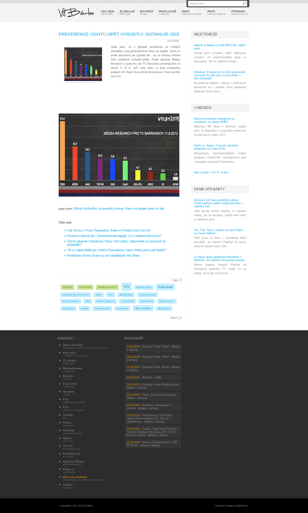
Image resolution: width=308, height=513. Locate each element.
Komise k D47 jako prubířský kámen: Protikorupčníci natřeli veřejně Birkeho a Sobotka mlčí (218, 203)
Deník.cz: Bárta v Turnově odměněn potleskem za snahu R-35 (216, 147)
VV (126, 286)
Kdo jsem (107, 12)
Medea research (107, 287)
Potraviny (239, 12)
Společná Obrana (73, 463)
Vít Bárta (67, 287)
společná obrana (147, 295)
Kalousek (165, 287)
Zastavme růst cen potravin (76, 295)
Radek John (122, 308)
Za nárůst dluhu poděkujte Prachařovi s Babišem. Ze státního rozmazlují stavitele (219, 258)
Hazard (84, 308)
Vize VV (71, 447)
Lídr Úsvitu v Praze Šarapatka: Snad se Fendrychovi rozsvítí (108, 230)
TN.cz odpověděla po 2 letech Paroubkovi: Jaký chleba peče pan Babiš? (116, 250)
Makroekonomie (72, 369)
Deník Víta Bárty (209, 189)
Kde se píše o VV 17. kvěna (211, 172)
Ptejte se (69, 470)
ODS (110, 295)
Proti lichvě (167, 12)
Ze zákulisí (127, 12)
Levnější (68, 416)
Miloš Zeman (164, 308)
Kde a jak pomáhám (84, 478)
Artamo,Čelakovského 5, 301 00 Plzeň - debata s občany (152, 444)
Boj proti (146, 12)
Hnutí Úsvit (85, 287)
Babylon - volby (151, 377)
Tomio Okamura (102, 308)
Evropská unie (71, 455)
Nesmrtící (69, 393)
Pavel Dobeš (146, 301)
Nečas (99, 295)
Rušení (68, 439)
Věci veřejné (143, 308)
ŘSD (88, 301)
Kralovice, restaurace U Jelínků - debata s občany (149, 406)
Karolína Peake (143, 287)
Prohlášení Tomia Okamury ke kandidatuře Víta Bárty (103, 255)
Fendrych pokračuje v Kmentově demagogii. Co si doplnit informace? (114, 236)
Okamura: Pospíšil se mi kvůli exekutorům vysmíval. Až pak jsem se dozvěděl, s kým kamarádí (220, 75)
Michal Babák (126, 295)
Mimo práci (76, 354)
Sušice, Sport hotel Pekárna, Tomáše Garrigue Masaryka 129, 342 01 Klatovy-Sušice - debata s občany (152, 432)
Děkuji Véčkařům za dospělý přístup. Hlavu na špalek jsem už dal (119, 208)
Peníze (68, 424)
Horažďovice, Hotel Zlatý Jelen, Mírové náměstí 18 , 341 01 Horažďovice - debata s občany (149, 418)
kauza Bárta (68, 308)
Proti (192, 12)
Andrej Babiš (127, 301)
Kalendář (134, 338)
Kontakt (68, 486)
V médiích (202, 108)
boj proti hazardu (71, 301)
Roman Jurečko (167, 301)
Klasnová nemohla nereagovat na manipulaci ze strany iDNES (214, 120)
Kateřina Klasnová (106, 301)
